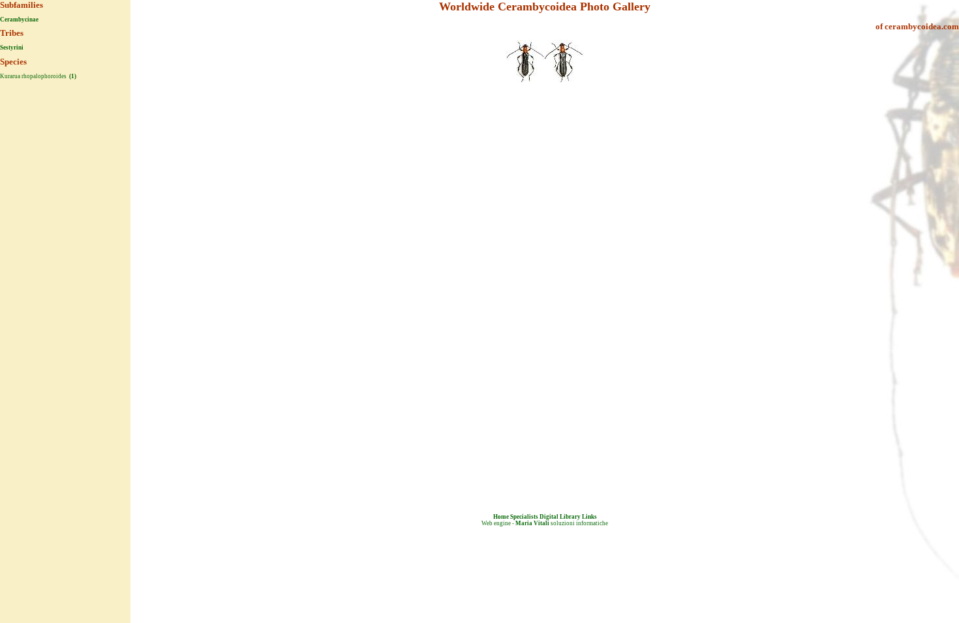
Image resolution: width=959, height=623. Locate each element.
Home (501, 517)
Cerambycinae (19, 19)
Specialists (524, 517)
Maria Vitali (532, 523)
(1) (72, 76)
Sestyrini (11, 47)
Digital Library (560, 517)
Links (589, 517)
